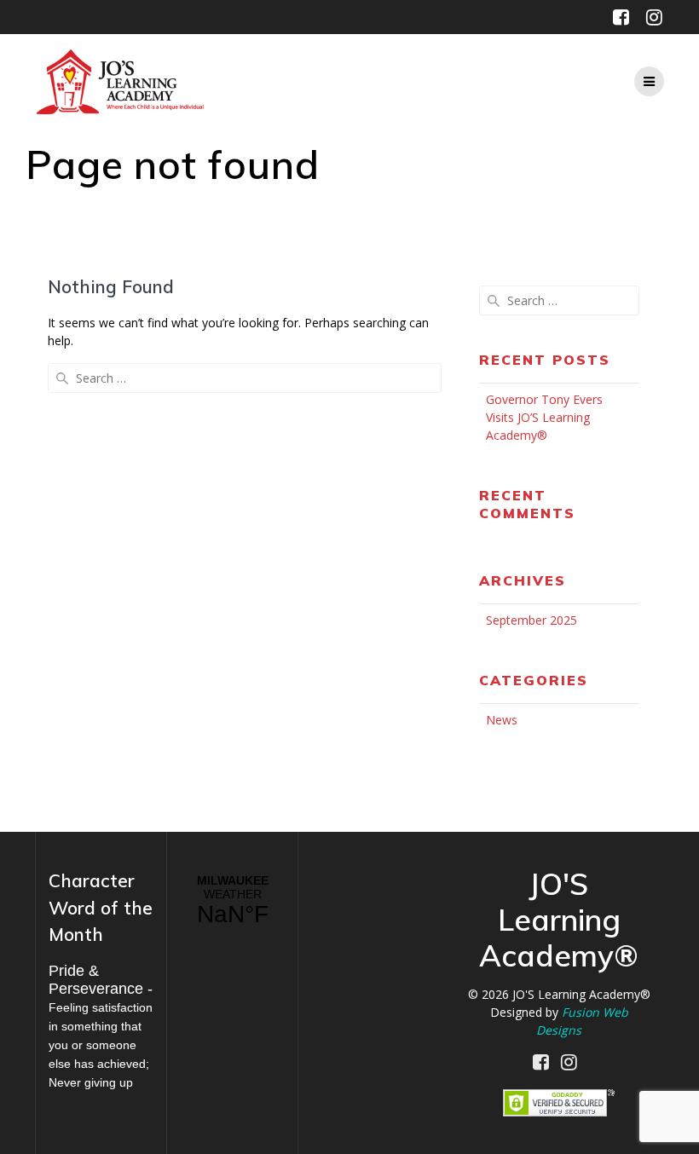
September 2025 (531, 620)
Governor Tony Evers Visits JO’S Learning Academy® (544, 417)
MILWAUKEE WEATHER (232, 901)
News (501, 720)
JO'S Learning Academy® (581, 994)
